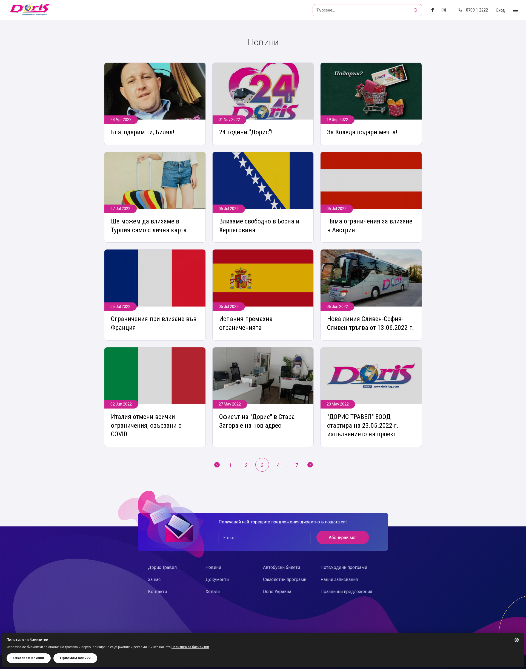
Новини (213, 567)
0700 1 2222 (477, 10)
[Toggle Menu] (515, 10)
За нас (154, 579)
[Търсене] (416, 10)
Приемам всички (75, 658)
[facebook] (434, 10)
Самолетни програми (284, 579)
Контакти (157, 591)
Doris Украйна (277, 591)
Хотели (212, 591)
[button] (516, 640)
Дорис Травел (162, 567)
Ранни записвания (339, 579)
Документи (217, 579)
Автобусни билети (281, 567)
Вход (500, 10)
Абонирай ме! (343, 537)
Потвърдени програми (344, 567)
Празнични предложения (346, 591)
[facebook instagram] (446, 10)
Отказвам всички (28, 658)
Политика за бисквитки (190, 647)
